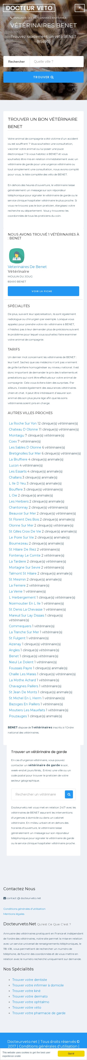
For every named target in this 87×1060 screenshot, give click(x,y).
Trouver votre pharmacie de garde (39, 1013)
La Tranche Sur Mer (24, 632)
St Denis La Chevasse (26, 609)
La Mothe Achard (22, 680)
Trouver (42, 77)
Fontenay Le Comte (25, 555)
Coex (13, 441)
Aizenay (15, 644)
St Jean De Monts (23, 692)
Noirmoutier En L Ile (25, 603)
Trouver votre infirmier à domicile (38, 985)
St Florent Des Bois (24, 519)
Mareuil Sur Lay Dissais (26, 615)
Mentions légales (13, 914)
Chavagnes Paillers (23, 686)
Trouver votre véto (26, 1008)
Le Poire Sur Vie (21, 537)
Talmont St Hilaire (23, 573)
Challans (15, 477)
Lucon (14, 465)
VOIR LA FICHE (42, 291)
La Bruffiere (18, 459)
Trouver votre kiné (26, 991)
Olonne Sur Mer (21, 525)
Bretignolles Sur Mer (25, 453)
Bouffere (16, 489)
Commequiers (20, 626)
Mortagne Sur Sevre (24, 567)
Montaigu (16, 435)
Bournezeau (18, 543)
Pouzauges (18, 716)
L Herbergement (22, 597)
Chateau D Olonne (23, 429)
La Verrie (16, 591)
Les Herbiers (19, 501)
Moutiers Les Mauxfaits (27, 710)
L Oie (13, 495)
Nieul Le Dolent (21, 662)
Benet (14, 656)
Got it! (71, 1053)
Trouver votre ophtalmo (30, 1002)
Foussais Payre (20, 668)
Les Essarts (18, 471)
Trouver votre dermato (30, 996)
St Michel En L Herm (25, 698)
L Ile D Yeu (17, 483)
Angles (14, 650)
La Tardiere (17, 561)
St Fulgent (17, 638)
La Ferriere (17, 585)
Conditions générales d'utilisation (24, 908)
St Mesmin (17, 579)
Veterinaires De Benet (27, 267)
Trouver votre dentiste (29, 980)
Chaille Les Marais (22, 674)
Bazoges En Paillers (24, 704)
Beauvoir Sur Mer (22, 513)
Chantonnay (18, 507)
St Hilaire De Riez (22, 549)
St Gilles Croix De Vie (25, 531)
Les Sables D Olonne (25, 447)
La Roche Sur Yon (23, 423)
